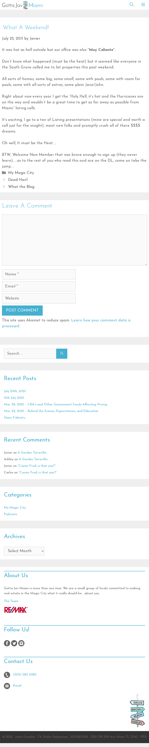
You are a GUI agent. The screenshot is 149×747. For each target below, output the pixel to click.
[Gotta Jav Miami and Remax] (16, 612)
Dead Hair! (18, 180)
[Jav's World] (22, 5)
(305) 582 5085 (24, 674)
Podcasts (10, 514)
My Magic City (21, 173)
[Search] (61, 354)
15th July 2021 (14, 398)
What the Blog (21, 187)
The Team (11, 601)
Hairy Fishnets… (15, 417)
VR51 (143, 737)
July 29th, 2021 (15, 391)
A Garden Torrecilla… (33, 452)
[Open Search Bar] (131, 5)
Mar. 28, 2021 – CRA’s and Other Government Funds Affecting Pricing (55, 404)
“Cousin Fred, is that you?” (37, 466)
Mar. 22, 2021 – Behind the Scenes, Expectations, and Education (51, 411)
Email (17, 685)
